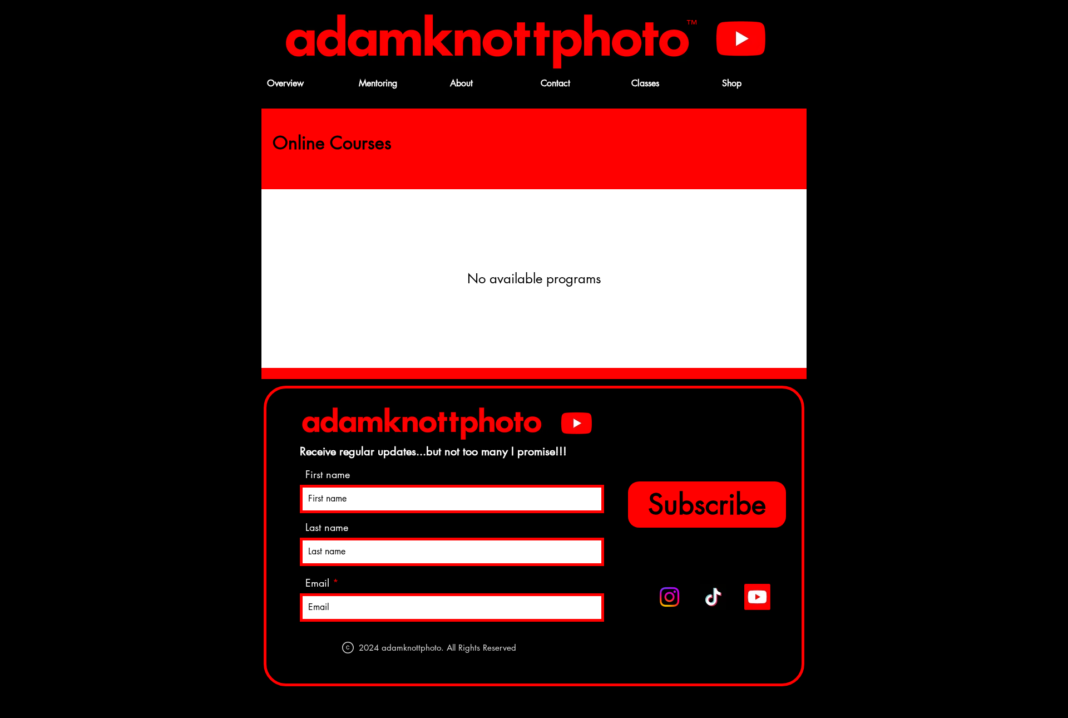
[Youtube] (741, 38)
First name (327, 474)
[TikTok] (713, 597)
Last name (326, 527)
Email (317, 583)
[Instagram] (669, 597)
